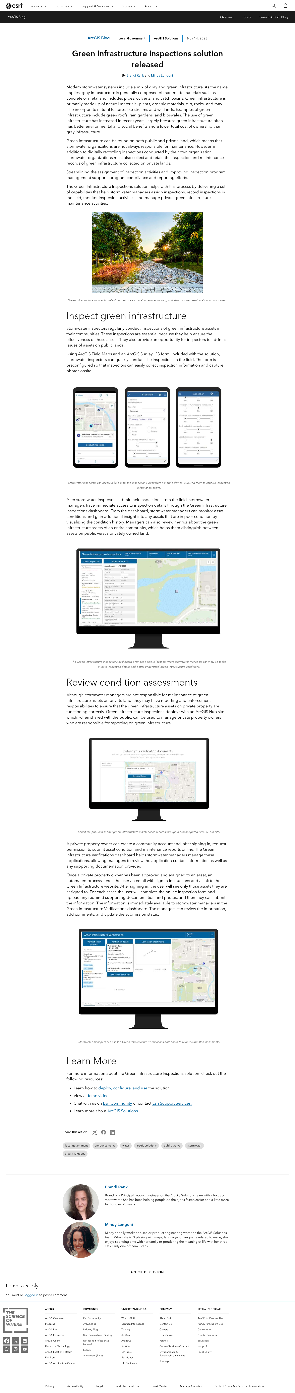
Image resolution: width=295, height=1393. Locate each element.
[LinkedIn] (24, 1341)
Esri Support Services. (172, 1103)
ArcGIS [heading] (49, 1308)
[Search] (273, 5)
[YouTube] (24, 1349)
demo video (97, 1095)
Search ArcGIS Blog (273, 17)
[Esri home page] (14, 6)
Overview (227, 17)
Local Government (131, 38)
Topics (246, 17)
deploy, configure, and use (122, 1088)
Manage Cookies (191, 1386)
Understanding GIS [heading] (133, 1308)
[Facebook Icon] (104, 1133)
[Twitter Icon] (95, 1133)
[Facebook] (6, 1341)
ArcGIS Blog (16, 17)
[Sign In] (285, 5)
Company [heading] (166, 1308)
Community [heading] (90, 1308)
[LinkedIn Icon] (112, 1133)
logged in (31, 1295)
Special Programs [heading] (209, 1308)
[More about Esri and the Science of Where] (15, 1321)
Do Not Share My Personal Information (239, 1386)
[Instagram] (15, 1349)
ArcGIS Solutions (122, 1110)
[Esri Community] (6, 1349)
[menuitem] (61, 1318)
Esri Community (117, 1103)
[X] (15, 1341)
